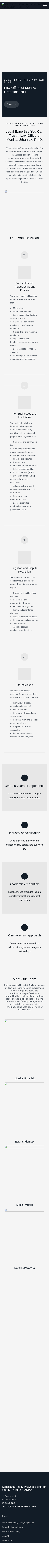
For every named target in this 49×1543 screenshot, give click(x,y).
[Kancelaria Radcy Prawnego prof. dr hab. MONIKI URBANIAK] (24, 5)
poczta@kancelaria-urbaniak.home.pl (19, 1506)
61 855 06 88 (8, 1503)
